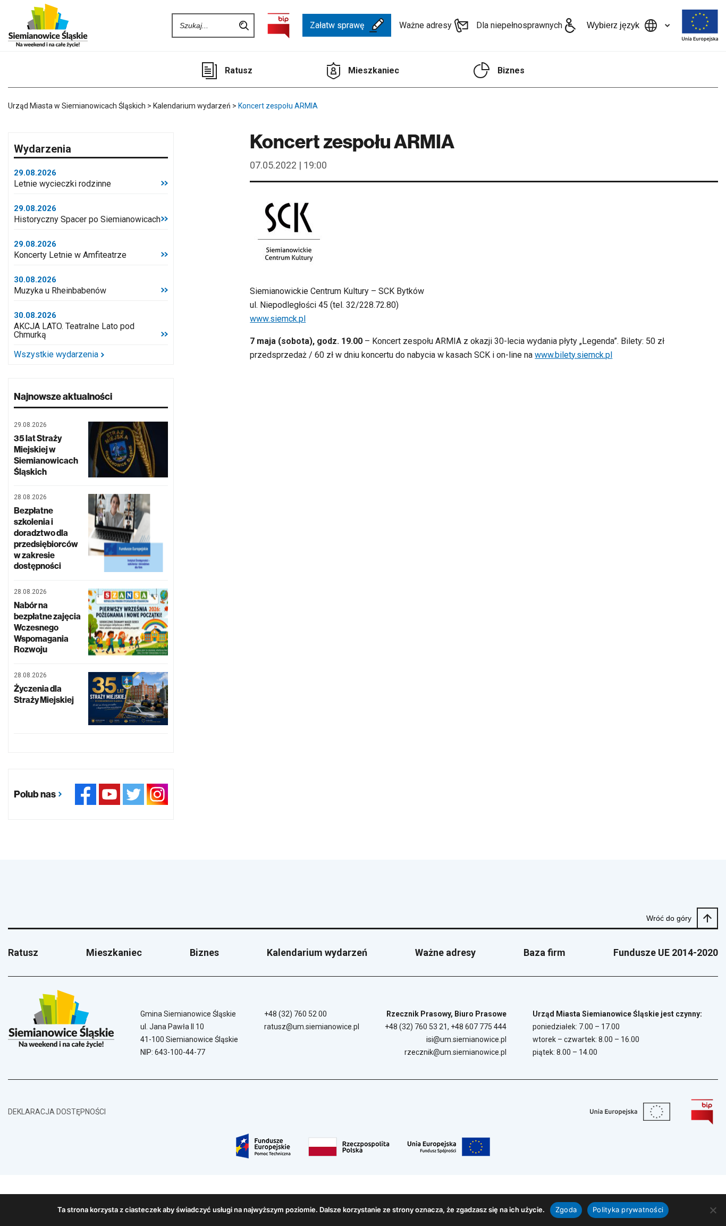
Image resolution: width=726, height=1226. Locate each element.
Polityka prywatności (628, 1209)
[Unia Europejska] (700, 25)
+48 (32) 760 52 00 (295, 1014)
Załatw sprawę (337, 25)
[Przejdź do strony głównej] (48, 25)
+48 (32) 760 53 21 (416, 1026)
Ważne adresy (425, 25)
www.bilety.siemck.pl (573, 355)
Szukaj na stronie (244, 25)
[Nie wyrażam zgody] (712, 1210)
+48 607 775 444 (478, 1026)
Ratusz (238, 70)
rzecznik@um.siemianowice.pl (455, 1052)
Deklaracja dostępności (57, 1111)
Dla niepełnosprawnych (519, 25)
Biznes (511, 70)
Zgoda (566, 1209)
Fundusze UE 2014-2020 (665, 952)
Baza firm (544, 952)
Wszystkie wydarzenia (56, 354)
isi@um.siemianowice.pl (466, 1039)
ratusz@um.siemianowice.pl (311, 1026)
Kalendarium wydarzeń (317, 952)
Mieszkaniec (373, 70)
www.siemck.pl (278, 319)
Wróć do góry (668, 918)
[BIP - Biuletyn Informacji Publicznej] (278, 25)
